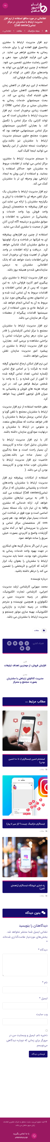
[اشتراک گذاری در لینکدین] (9, 643)
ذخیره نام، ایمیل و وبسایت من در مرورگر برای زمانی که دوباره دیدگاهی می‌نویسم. (27, 1040)
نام (45, 982)
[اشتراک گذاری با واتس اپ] (28, 648)
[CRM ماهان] (46, 31)
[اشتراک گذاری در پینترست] (15, 643)
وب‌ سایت (42, 1014)
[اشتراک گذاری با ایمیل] (22, 648)
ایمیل (43, 998)
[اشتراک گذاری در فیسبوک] (27, 643)
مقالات (36, 630)
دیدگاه (43, 950)
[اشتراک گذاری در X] (21, 643)
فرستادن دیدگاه (38, 1054)
